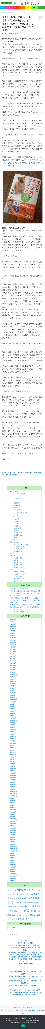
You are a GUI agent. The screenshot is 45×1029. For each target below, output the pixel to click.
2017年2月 (13, 761)
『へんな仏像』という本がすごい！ (20, 990)
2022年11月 (13, 640)
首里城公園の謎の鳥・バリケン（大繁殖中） (23, 972)
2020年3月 (13, 688)
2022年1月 (13, 649)
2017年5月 (13, 755)
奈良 (21, 902)
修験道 (19, 898)
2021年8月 (13, 656)
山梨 (18, 906)
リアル (16, 514)
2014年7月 (13, 830)
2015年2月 (13, 814)
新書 (15, 537)
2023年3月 (13, 633)
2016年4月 (13, 782)
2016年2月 (13, 787)
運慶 (23, 919)
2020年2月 (13, 690)
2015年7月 (13, 803)
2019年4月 (13, 711)
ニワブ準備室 (18, 576)
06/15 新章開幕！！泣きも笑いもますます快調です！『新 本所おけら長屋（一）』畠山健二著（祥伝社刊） (25, 600)
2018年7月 (13, 729)
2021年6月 (13, 661)
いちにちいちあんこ (20, 494)
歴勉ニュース (18, 567)
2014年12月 (13, 819)
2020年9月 (13, 677)
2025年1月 (13, 619)
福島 (19, 918)
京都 (35, 893)
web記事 (16, 519)
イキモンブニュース (20, 512)
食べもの (17, 505)
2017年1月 (13, 764)
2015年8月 (13, 800)
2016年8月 (13, 773)
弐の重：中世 (18, 565)
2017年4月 (13, 757)
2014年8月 (13, 828)
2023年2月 (13, 635)
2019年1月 (13, 718)
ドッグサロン (20, 473)
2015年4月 (13, 810)
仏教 (11, 898)
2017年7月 (13, 750)
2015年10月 (13, 796)
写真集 (16, 526)
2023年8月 (13, 631)
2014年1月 (13, 844)
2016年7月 (13, 775)
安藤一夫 (31, 473)
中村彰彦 (21, 894)
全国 (23, 898)
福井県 (15, 919)
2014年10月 (13, 823)
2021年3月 (13, 667)
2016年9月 (13, 771)
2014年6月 (13, 833)
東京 (27, 910)
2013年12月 (13, 846)
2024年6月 (13, 624)
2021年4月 (13, 665)
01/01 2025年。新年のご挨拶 (19, 589)
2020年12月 (13, 672)
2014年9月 (13, 826)
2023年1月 (13, 638)
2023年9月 (13, 629)
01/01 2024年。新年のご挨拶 (19, 611)
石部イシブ (13, 569)
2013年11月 (13, 849)
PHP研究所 (22, 890)
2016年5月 (13, 780)
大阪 (26, 473)
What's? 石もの (19, 572)
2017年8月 (13, 748)
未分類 (12, 553)
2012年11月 (13, 876)
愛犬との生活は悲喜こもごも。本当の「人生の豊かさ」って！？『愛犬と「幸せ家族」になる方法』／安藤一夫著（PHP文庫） (17, 24)
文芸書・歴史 (18, 535)
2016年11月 (13, 766)
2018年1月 (13, 741)
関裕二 (27, 919)
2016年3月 (13, 784)
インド (12, 894)
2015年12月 (13, 791)
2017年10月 (13, 743)
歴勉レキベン (14, 556)
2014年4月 (13, 837)
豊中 (7, 474)
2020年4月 (13, 686)
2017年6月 (13, 752)
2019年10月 (13, 700)
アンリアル (17, 510)
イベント (17, 496)
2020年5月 (13, 684)
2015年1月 (13, 816)
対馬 (14, 906)
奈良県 (36, 903)
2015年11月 (13, 794)
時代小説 (29, 906)
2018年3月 (13, 736)
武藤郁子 (19, 915)
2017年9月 (13, 745)
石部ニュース (18, 581)
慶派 (23, 906)
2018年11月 (13, 722)
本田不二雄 (19, 911)
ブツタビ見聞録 (19, 546)
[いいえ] (42, 1022)
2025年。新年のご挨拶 (25, 943)
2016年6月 (13, 777)
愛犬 (35, 473)
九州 (26, 894)
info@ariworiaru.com (33, 1010)
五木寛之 (30, 894)
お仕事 (12, 517)
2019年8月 (13, 704)
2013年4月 (13, 865)
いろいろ (17, 498)
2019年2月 (13, 716)
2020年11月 (13, 674)
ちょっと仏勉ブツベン (21, 544)
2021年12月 (13, 651)
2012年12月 (13, 874)
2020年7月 (13, 679)
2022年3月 (13, 647)
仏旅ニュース (18, 551)
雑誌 (15, 540)
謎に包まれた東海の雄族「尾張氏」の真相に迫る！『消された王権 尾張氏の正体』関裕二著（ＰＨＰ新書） (25, 947)
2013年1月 (13, 871)
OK (23, 1026)
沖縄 (31, 915)
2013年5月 (13, 862)
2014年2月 (13, 842)
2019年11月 (13, 697)
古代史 (31, 898)
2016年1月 (13, 789)
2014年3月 (13, 839)
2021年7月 (13, 658)
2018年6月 (13, 732)
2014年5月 (13, 835)
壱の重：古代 (18, 562)
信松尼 (15, 898)
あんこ (32, 890)
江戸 (27, 915)
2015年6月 (13, 805)
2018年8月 (13, 727)
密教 (11, 906)
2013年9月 (13, 853)
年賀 (20, 906)
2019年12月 (13, 695)
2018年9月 (13, 725)
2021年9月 (13, 654)
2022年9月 (13, 642)
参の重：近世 (18, 560)
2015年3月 (13, 812)
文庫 (9, 473)
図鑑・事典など (19, 528)
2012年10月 (13, 878)
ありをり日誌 (14, 491)
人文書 (16, 523)
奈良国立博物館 (28, 903)
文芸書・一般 (18, 533)
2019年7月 (13, 706)
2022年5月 (13, 645)
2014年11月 (13, 821)
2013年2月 (13, 869)
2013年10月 (13, 851)
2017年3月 (13, 759)
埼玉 (13, 902)
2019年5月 (13, 709)
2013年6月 (13, 860)
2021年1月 (13, 670)
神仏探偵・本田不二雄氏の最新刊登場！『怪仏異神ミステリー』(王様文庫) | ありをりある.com (25, 992)
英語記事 (17, 503)
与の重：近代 (18, 558)
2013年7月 (13, 858)
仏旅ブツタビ (14, 542)
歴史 (24, 915)
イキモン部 (13, 507)
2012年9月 (13, 881)
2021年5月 (13, 663)
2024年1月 (13, 626)
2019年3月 (13, 713)
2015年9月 (13, 798)
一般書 (16, 521)
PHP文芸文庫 (11, 890)
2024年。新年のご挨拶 (25, 963)
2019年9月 (13, 702)
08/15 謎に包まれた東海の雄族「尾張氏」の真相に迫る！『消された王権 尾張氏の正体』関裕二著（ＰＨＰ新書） (25, 593)
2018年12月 (13, 720)
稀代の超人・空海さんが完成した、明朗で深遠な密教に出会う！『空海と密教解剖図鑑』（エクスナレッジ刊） (25, 959)
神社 (11, 919)
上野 (16, 894)
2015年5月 (13, 807)
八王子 (27, 898)
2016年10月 (13, 768)
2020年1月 (13, 693)
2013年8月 (13, 855)
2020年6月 (13, 681)
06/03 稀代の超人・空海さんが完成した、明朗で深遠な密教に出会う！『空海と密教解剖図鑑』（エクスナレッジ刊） (25, 607)
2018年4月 (13, 734)
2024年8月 (13, 622)
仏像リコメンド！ (19, 549)
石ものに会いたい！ (20, 578)
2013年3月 (13, 867)
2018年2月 (13, 739)
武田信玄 (14, 915)
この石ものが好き (19, 574)
